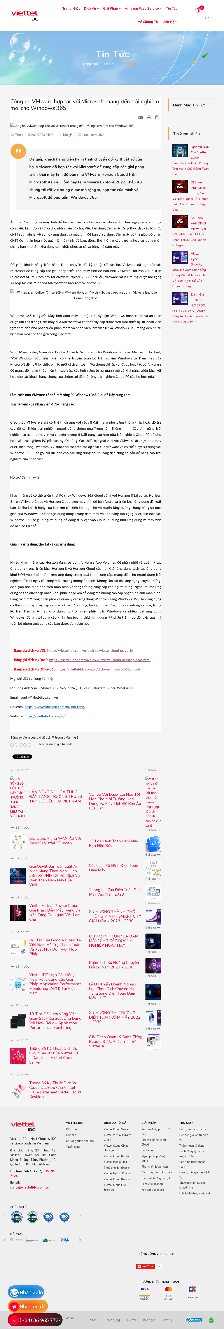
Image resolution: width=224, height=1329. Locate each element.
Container (148, 1150)
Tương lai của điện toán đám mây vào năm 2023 (115, 892)
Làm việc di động (152, 1183)
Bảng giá (149, 1320)
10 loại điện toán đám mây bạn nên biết (113, 843)
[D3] (48, 1240)
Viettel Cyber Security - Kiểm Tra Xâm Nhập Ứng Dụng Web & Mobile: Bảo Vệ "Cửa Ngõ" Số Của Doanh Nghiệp (189, 269)
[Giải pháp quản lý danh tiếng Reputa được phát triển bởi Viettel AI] (153, 1042)
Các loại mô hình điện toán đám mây (113, 868)
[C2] (32, 1217)
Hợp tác (71, 1135)
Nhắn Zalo (31, 1291)
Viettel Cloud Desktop (117, 1179)
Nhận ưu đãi (33, 1306)
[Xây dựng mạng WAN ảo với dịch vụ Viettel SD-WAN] (18, 841)
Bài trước (22, 770)
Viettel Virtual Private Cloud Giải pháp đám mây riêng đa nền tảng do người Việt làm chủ (54, 912)
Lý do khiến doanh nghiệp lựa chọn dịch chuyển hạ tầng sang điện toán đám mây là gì (112, 991)
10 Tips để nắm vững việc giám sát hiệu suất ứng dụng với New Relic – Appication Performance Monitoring (55, 1020)
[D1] (16, 1239)
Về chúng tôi (148, 22)
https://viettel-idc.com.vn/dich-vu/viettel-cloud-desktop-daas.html (99, 660)
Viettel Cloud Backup (117, 1156)
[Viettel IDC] (24, 15)
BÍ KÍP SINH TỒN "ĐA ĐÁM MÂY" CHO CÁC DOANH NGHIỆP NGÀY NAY (113, 941)
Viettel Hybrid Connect (118, 1173)
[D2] (32, 1240)
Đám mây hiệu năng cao (157, 1172)
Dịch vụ (90, 8)
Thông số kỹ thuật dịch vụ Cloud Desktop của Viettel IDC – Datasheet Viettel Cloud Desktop (55, 1089)
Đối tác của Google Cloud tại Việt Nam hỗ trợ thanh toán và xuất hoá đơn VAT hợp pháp (55, 946)
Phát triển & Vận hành (156, 1166)
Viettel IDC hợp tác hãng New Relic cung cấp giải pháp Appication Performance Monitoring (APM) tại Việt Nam (55, 984)
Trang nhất (71, 8)
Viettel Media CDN (115, 1161)
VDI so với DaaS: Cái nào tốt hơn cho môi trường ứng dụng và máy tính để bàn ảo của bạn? (115, 801)
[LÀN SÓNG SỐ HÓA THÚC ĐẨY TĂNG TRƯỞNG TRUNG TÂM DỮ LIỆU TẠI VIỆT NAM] (18, 797)
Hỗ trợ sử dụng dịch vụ (193, 1129)
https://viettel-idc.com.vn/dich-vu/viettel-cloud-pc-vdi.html (92, 651)
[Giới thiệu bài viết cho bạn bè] (141, 117)
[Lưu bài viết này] (157, 117)
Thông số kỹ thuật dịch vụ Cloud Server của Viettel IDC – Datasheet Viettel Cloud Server (54, 1055)
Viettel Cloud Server (116, 1129)
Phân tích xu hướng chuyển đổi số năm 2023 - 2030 (114, 965)
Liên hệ (169, 22)
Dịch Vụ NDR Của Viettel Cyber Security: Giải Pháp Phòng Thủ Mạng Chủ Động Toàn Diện (190, 160)
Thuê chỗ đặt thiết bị (117, 1167)
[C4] (64, 1217)
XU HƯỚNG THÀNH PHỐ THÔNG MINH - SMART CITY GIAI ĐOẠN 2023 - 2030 (115, 916)
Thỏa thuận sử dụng (192, 1145)
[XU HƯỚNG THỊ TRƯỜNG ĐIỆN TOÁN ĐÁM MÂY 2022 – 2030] (153, 1017)
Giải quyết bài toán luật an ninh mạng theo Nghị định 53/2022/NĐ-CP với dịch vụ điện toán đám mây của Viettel (54, 875)
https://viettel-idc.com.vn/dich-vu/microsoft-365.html (99, 669)
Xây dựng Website (153, 1189)
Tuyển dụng (73, 1146)
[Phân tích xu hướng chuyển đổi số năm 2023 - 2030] (153, 965)
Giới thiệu (72, 1129)
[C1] (16, 1217)
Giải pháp (111, 8)
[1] (198, 10)
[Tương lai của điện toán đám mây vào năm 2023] (153, 892)
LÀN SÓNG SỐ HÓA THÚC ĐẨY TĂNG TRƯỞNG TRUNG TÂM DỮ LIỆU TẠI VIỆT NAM (55, 796)
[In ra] (149, 117)
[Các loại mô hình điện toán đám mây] (153, 868)
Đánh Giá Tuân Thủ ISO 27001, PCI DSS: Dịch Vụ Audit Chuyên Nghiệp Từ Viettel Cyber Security (190, 308)
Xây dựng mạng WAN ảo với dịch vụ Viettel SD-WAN (55, 841)
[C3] (48, 1217)
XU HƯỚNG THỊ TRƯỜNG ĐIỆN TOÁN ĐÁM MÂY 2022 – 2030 (114, 1017)
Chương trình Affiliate (80, 1141)
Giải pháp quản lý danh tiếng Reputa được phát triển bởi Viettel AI (115, 1041)
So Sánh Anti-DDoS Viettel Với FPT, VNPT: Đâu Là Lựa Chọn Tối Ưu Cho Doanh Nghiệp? (189, 231)
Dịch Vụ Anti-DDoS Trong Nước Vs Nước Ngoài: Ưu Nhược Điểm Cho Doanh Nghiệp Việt (190, 196)
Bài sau (151, 770)
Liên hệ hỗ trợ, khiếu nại (194, 1193)
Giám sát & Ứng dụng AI (156, 1178)
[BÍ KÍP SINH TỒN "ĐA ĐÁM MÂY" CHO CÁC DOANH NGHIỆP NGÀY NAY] (153, 941)
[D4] (64, 1240)
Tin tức (171, 8)
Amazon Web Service (142, 8)
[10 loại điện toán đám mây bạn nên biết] (153, 844)
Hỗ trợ (131, 1320)
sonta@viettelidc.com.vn (29, 1187)
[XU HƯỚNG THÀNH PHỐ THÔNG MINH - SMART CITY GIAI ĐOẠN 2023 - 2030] (153, 916)
